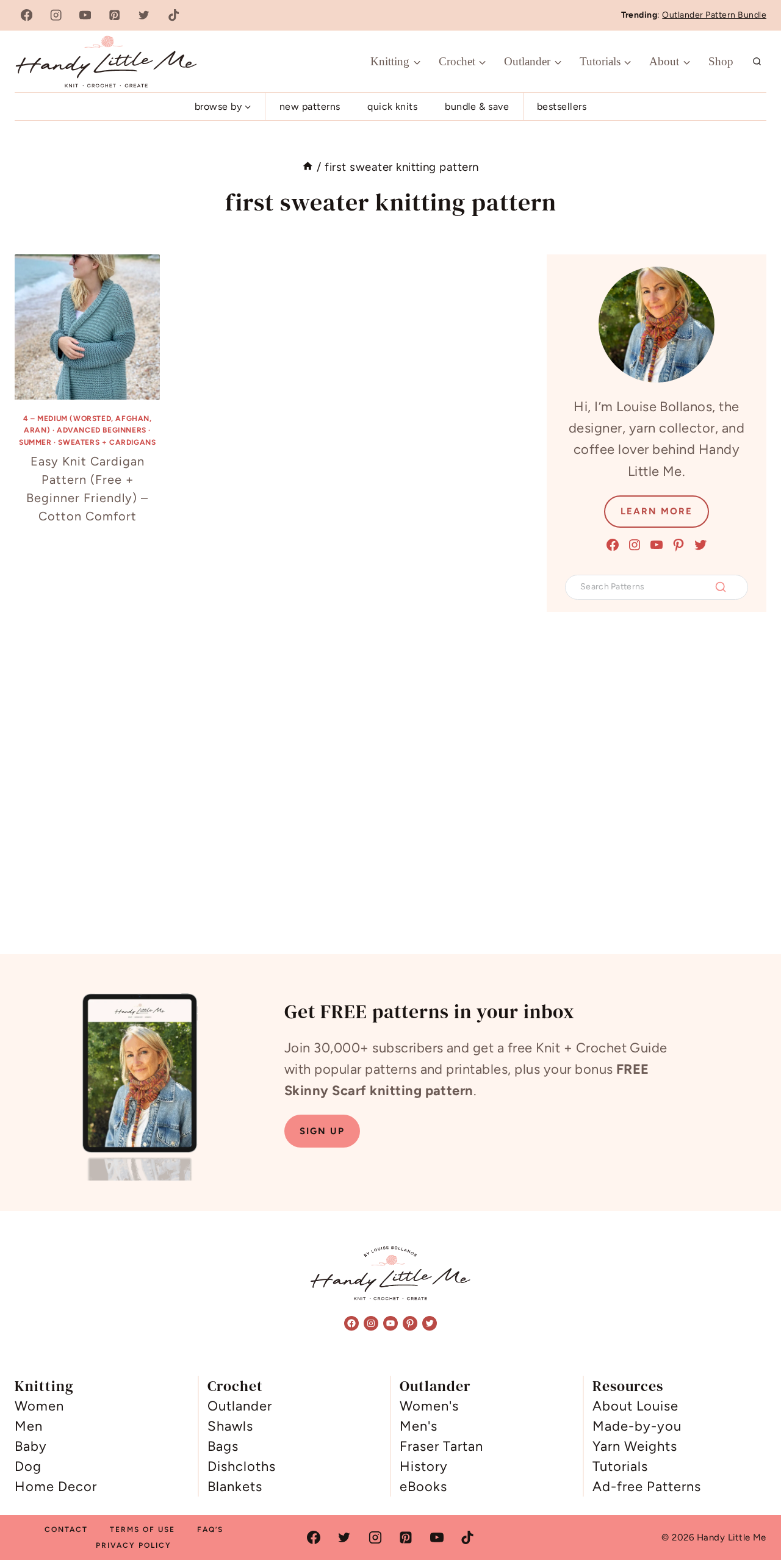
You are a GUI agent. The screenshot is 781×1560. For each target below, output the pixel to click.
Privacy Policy (133, 1545)
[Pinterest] (115, 15)
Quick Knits (392, 106)
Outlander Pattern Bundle (714, 15)
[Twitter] (144, 15)
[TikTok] (173, 15)
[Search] (720, 587)
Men (29, 1426)
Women (39, 1406)
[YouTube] (85, 15)
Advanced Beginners (101, 430)
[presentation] (87, 327)
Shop (720, 61)
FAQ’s (210, 1529)
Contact (66, 1529)
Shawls (230, 1426)
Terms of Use (142, 1529)
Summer (35, 442)
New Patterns (309, 106)
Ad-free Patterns (646, 1486)
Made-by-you (637, 1426)
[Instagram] (56, 15)
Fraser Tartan (441, 1446)
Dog (28, 1466)
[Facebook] (26, 15)
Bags (223, 1446)
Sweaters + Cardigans (107, 442)
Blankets (234, 1486)
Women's (429, 1406)
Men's (418, 1426)
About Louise (635, 1406)
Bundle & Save (477, 106)
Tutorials (620, 1466)
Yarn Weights (634, 1446)
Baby (31, 1446)
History (424, 1466)
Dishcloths (241, 1466)
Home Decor (56, 1486)
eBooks (423, 1486)
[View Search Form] (757, 61)
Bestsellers (561, 106)
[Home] (308, 167)
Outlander (239, 1406)
